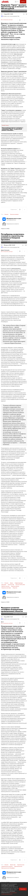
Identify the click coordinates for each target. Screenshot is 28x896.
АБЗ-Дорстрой (18, 54)
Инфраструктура (19, 583)
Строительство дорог (6, 588)
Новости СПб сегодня (20, 584)
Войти (23, 1)
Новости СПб (11, 584)
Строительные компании (7, 866)
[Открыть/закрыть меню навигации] (15, 2)
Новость (6, 214)
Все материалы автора (7, 19)
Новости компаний (14, 214)
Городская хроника (15, 586)
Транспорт (3, 584)
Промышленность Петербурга (8, 868)
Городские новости (5, 586)
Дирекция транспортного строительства (12, 49)
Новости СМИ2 (5, 228)
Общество (15, 588)
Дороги (11, 583)
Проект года (12, 865)
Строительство (20, 865)
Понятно (22, 889)
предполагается (16, 268)
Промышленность (18, 866)
